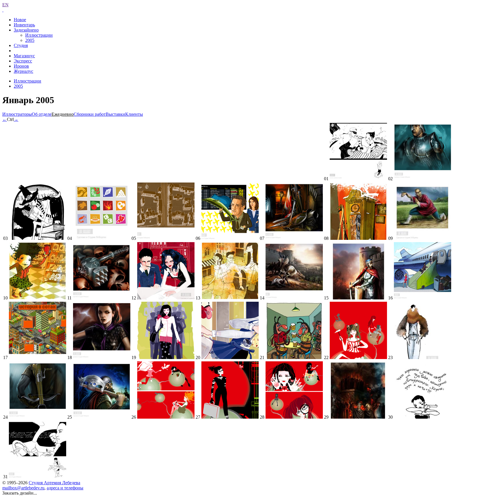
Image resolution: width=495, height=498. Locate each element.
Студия (21, 45)
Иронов (21, 66)
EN (5, 4)
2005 (29, 40)
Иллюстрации (39, 35)
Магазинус (24, 55)
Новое (20, 19)
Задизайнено (26, 30)
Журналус (23, 71)
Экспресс (23, 60)
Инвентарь (24, 24)
